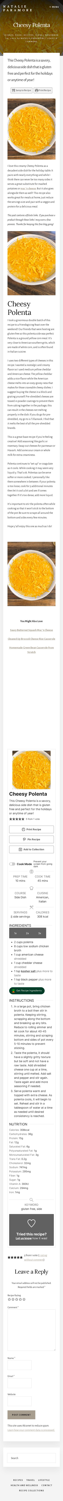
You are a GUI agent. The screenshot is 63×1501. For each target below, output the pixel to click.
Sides (39, 35)
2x (27, 933)
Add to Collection (33, 849)
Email (11, 1376)
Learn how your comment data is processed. (31, 1430)
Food (18, 35)
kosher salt (28, 971)
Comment (13, 1307)
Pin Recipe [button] (33, 839)
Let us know (24, 1238)
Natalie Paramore (18, 8)
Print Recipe (44, 90)
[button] (10, 819)
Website (11, 1394)
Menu (55, 7)
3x (39, 933)
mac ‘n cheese (28, 188)
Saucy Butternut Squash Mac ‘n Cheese (31, 630)
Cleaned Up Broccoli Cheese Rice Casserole (31, 639)
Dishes (8, 35)
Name (11, 1358)
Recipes (29, 35)
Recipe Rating (14, 1295)
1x (15, 933)
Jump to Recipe (23, 90)
